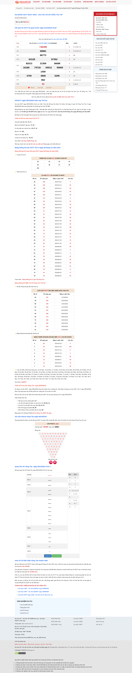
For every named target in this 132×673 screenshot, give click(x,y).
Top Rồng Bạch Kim (101, 85)
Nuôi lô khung (99, 2)
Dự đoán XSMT (78, 624)
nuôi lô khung (101, 647)
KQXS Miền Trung (56, 624)
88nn (25, 657)
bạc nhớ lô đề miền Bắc (77, 647)
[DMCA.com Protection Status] (20, 654)
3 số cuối (48, 87)
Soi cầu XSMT (68, 2)
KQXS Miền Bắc (55, 618)
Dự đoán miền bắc (101, 18)
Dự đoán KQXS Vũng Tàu (29, 141)
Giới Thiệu (49, 644)
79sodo (21, 657)
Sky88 (30, 657)
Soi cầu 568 (99, 62)
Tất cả (32, 87)
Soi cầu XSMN (57, 2)
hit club (17, 657)
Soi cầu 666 (99, 45)
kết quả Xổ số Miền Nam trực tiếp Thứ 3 (62, 97)
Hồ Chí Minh (100, 27)
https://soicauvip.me (27, 623)
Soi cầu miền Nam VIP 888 (59, 39)
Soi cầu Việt (99, 60)
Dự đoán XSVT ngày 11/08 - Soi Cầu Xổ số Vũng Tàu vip (35, 595)
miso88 (40, 657)
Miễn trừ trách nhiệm (21, 644)
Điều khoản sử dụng (33, 644)
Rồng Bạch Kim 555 (101, 78)
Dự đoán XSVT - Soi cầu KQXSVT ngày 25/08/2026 (33, 588)
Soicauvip (36, 2)
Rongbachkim (54, 647)
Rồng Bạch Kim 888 (101, 73)
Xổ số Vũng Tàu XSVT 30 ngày (42, 413)
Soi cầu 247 (99, 64)
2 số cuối (40, 87)
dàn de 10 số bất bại (111, 647)
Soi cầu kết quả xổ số (105, 39)
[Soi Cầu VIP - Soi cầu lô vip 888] (23, 2)
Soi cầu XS (77, 2)
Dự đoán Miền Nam (102, 20)
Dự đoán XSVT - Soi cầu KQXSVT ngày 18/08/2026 (33, 591)
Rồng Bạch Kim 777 (64, 647)
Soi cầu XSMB (46, 2)
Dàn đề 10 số (24, 613)
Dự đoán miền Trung (102, 29)
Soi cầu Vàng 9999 (101, 52)
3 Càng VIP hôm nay (101, 90)
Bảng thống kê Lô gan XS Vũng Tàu (33, 279)
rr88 (34, 657)
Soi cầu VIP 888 (24, 566)
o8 (27, 657)
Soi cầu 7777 (99, 50)
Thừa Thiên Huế (101, 34)
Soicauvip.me (30, 650)
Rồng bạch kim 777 (101, 87)
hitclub (45, 657)
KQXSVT (23, 382)
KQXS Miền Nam (56, 621)
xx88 (36, 657)
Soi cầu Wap (99, 57)
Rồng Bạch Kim (87, 2)
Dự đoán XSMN (78, 621)
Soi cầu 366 (99, 47)
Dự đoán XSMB (78, 618)
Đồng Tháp (100, 24)
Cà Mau (99, 22)
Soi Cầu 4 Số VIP (111, 2)
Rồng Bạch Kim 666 (101, 76)
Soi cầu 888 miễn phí (26, 604)
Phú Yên (99, 31)
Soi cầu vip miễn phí (37, 144)
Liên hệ (42, 644)
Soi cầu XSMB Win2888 (102, 55)
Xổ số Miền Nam (32, 571)
